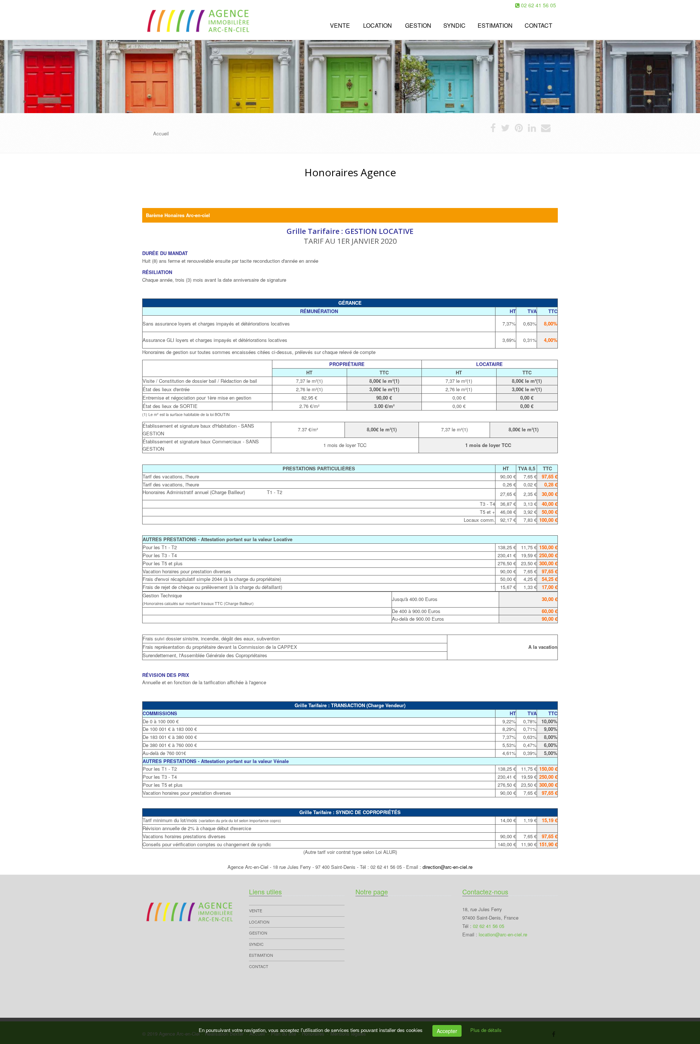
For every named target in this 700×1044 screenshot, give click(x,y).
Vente (340, 25)
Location (377, 25)
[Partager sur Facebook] (493, 129)
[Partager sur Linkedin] (532, 129)
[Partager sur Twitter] (505, 129)
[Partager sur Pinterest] (519, 129)
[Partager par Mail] (546, 129)
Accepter (447, 1031)
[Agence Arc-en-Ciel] (141, 24)
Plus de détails (486, 1029)
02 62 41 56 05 (538, 5)
